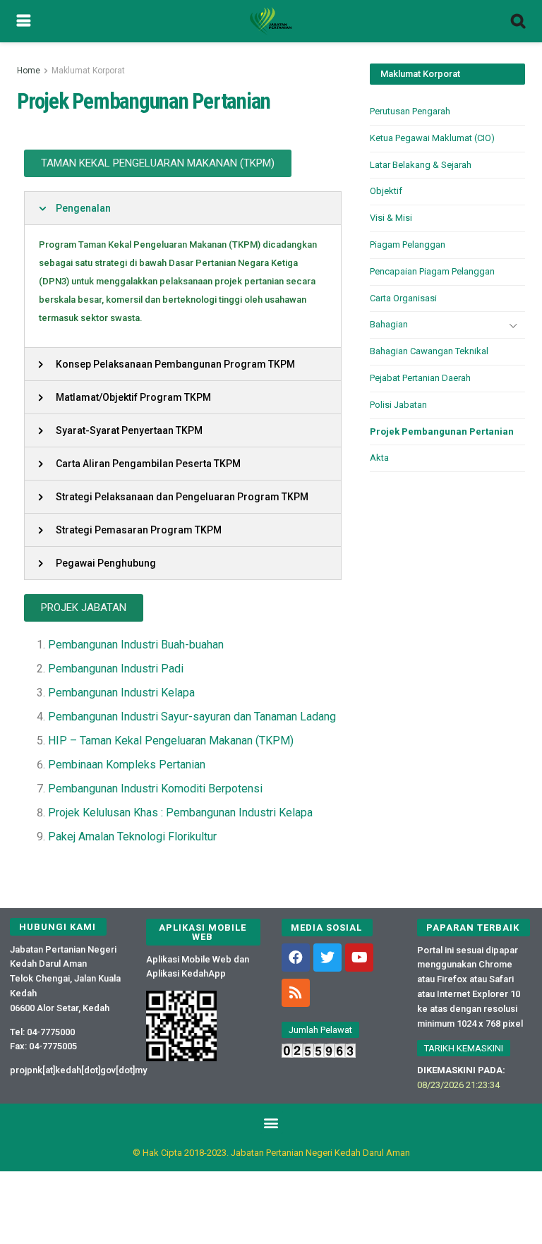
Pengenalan (83, 208)
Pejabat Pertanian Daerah (420, 378)
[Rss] (296, 993)
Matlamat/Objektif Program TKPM (133, 397)
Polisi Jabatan (398, 404)
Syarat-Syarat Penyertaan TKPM (129, 430)
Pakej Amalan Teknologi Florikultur (132, 836)
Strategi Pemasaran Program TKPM (139, 530)
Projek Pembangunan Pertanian (442, 431)
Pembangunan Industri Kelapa (121, 692)
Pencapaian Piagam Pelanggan (432, 271)
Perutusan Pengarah (410, 111)
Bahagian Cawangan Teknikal (429, 351)
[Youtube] (359, 957)
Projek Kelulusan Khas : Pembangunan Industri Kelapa (180, 812)
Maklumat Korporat (88, 71)
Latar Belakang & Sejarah (420, 164)
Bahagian (389, 324)
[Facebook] (296, 957)
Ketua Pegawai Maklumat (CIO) (432, 138)
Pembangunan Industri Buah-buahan (136, 644)
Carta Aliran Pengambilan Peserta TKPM (148, 463)
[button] (157, 163)
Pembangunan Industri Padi (115, 668)
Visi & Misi (391, 217)
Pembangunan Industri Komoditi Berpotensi (155, 788)
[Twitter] (327, 957)
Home (28, 71)
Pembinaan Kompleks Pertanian (126, 764)
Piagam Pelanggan (407, 244)
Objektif (386, 191)
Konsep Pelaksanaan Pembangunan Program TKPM (175, 364)
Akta (379, 457)
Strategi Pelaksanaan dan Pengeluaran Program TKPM (182, 496)
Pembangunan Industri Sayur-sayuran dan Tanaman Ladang (192, 716)
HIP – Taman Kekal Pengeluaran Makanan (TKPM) (171, 740)
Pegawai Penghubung (106, 563)
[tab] (183, 208)
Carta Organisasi (403, 298)
